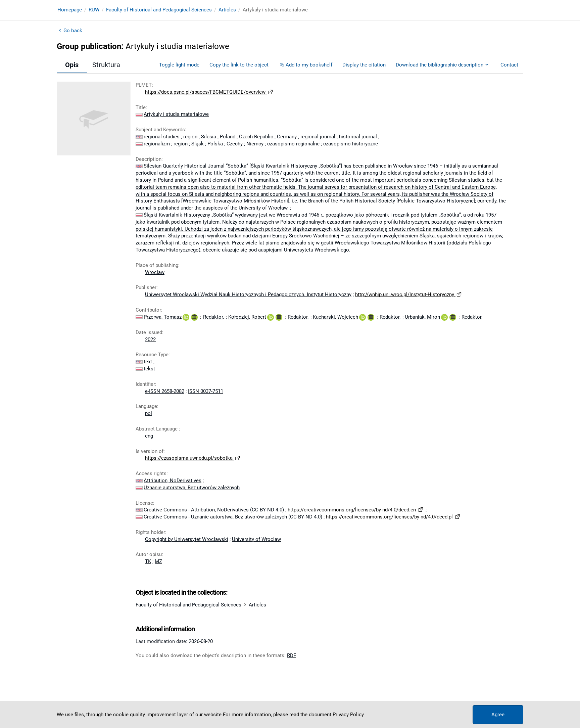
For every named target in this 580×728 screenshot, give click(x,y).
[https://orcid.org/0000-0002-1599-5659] (362, 317)
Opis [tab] (72, 65)
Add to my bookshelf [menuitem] (309, 65)
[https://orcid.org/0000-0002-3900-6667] (270, 317)
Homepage (69, 10)
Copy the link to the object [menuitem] (239, 65)
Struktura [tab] (106, 65)
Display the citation (364, 65)
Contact (509, 65)
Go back (72, 31)
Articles (227, 10)
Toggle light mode (179, 65)
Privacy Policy (348, 715)
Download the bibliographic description (439, 65)
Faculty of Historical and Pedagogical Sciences (159, 10)
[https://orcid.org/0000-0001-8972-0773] (186, 317)
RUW (94, 10)
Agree (497, 715)
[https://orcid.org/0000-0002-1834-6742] (444, 317)
